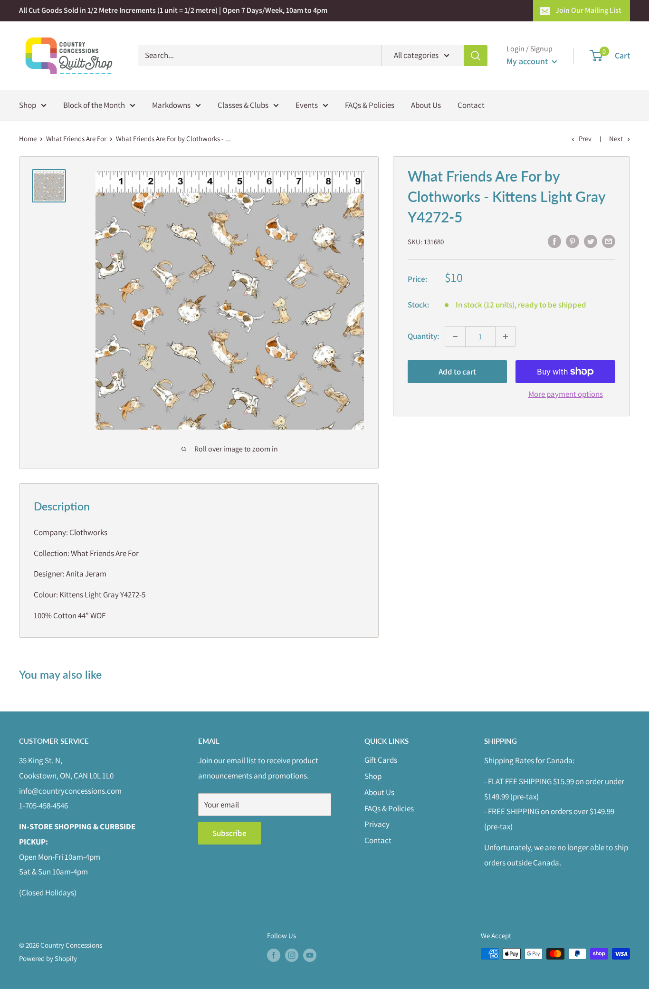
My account (528, 61)
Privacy (377, 824)
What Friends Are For (76, 138)
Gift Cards (380, 760)
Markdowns (171, 104)
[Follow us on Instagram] (291, 955)
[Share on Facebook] (554, 241)
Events (307, 104)
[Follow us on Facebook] (273, 955)
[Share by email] (608, 241)
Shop (27, 104)
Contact (471, 104)
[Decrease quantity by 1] (455, 336)
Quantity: (423, 336)
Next (616, 138)
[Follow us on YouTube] (309, 955)
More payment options (565, 394)
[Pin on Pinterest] (572, 241)
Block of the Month (94, 104)
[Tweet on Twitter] (590, 241)
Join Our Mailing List (588, 10)
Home (28, 138)
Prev (585, 138)
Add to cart (457, 371)
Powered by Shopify (48, 958)
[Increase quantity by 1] (505, 336)
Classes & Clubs (243, 104)
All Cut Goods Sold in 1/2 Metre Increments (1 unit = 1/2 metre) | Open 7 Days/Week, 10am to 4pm (173, 10)
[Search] (475, 55)
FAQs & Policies (369, 104)
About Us (426, 104)
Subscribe (229, 833)
